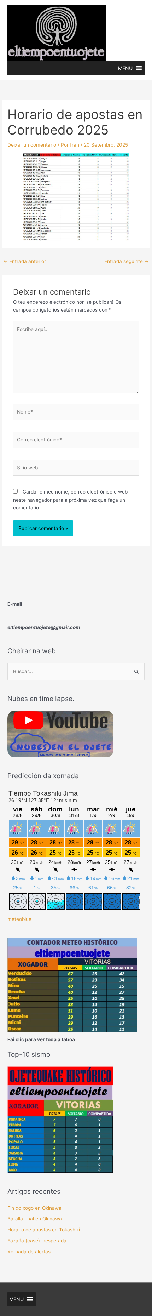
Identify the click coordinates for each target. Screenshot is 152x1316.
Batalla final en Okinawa (34, 1218)
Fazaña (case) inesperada (36, 1240)
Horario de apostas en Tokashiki (43, 1229)
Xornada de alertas (29, 1251)
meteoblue (19, 919)
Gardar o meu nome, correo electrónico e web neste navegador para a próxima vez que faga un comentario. (70, 500)
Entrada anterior (24, 261)
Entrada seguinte (126, 261)
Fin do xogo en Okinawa (34, 1208)
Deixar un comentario (31, 145)
